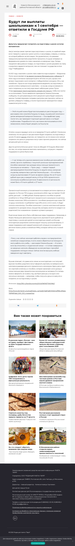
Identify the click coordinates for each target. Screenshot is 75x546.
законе (23, 137)
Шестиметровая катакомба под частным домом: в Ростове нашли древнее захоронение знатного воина (52, 380)
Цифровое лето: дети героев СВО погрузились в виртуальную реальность (21, 379)
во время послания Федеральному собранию (44, 76)
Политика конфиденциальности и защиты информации (32, 507)
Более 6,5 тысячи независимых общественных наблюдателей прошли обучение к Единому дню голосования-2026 (52, 343)
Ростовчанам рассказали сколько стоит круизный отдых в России (52, 415)
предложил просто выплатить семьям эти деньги (32, 91)
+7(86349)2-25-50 (49, 5)
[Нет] (73, 541)
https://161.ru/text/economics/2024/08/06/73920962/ (36, 283)
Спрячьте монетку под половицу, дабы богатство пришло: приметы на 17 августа (22, 415)
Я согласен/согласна (38, 543)
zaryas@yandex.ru (49, 7)
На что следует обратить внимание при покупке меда (20, 448)
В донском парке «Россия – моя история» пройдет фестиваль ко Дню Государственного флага (22, 343)
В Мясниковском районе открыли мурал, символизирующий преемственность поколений (51, 450)
